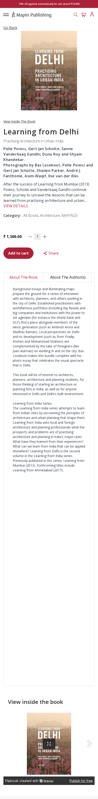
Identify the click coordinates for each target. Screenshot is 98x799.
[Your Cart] (83, 14)
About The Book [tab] (23, 277)
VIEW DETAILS (15, 205)
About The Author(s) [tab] (67, 277)
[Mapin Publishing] (32, 14)
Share (53, 253)
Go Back (10, 27)
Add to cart (18, 253)
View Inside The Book (19, 121)
